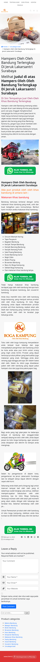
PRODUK (20, 5)
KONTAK (33, 2)
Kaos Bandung (10, 632)
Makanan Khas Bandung (13, 637)
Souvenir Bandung (11, 644)
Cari (26, 613)
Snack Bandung (10, 642)
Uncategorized (15, 47)
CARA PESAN (25, 2)
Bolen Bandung (10, 628)
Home (5, 47)
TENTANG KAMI (14, 2)
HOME (6, 2)
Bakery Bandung (11, 623)
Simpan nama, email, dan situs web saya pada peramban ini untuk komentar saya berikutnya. (19, 599)
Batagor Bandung (11, 625)
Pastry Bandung (10, 639)
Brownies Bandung (11, 630)
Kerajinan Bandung (12, 635)
